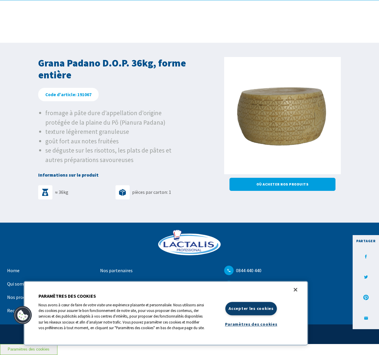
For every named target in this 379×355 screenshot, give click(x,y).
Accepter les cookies (251, 308)
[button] (22, 315)
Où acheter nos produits (282, 184)
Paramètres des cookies (28, 349)
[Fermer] (295, 289)
